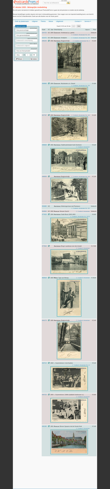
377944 (44, 246)
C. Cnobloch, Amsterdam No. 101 (81, 208)
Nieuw (51, 21)
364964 (44, 211)
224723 (44, 32)
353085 (44, 206)
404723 (44, 394)
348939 (44, 176)
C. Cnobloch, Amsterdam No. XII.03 (80, 216)
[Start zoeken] (68, 3)
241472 (44, 37)
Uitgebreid (59, 21)
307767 (44, 115)
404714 (44, 363)
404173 (44, 320)
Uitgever (35, 21)
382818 (44, 278)
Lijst (73, 26)
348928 (44, 145)
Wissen (19, 59)
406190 (44, 426)
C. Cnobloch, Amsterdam (83, 147)
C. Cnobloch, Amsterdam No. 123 (81, 176)
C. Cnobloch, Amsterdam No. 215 (81, 85)
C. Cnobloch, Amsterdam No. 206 (81, 37)
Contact (78, 21)
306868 (44, 83)
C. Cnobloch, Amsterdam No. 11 (81, 365)
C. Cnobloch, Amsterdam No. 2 (81, 41)
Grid (78, 26)
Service (87, 21)
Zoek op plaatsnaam (22, 21)
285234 (44, 41)
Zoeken (34, 59)
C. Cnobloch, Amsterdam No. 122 (81, 115)
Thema (43, 21)
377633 (44, 214)
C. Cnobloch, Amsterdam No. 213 (81, 34)
